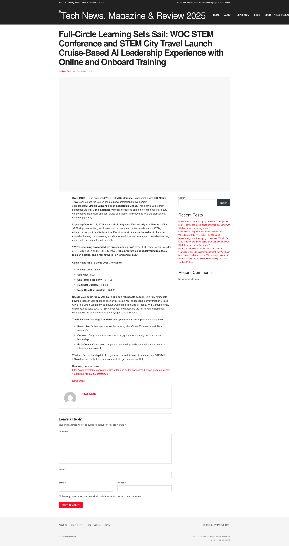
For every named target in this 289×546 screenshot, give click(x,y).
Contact (101, 2)
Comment (65, 431)
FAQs (257, 14)
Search (181, 197)
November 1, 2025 (85, 71)
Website (121, 482)
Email (62, 482)
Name (63, 469)
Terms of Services (88, 2)
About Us (62, 2)
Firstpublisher (70, 536)
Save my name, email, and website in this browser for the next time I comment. (102, 496)
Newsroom (243, 14)
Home (216, 14)
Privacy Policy (73, 2)
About (228, 14)
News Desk (66, 71)
